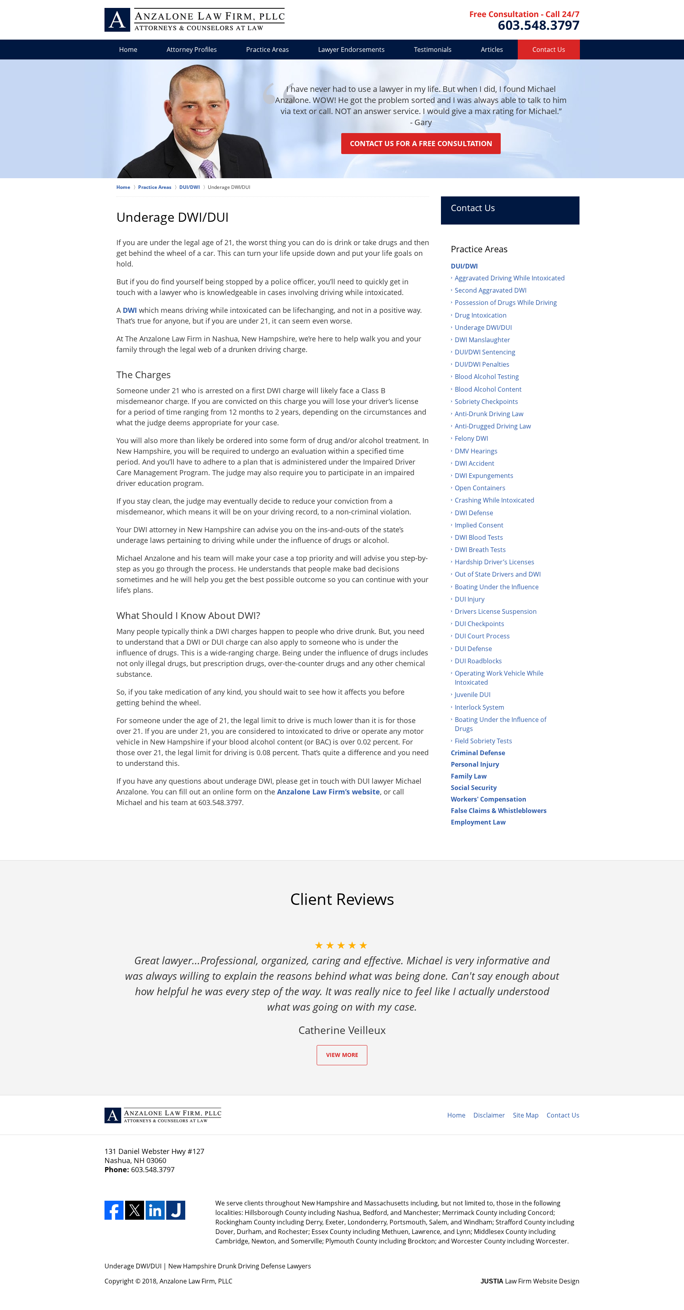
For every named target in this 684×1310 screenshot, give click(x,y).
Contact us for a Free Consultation (421, 143)
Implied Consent (479, 525)
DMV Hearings (476, 451)
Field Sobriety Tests (483, 741)
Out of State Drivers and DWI (498, 574)
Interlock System (479, 707)
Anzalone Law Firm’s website (328, 791)
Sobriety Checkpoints (486, 401)
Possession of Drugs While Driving (506, 302)
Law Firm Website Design (530, 1281)
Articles (492, 49)
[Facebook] (114, 1210)
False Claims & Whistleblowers (499, 810)
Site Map (526, 1115)
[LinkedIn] (155, 1210)
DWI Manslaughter (482, 339)
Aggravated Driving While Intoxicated (510, 278)
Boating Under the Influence (497, 587)
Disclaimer (489, 1115)
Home (128, 49)
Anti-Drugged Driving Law (493, 426)
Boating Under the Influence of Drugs (500, 724)
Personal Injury (475, 764)
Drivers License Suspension (496, 611)
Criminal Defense (478, 752)
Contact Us (548, 49)
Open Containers (480, 488)
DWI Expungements (484, 475)
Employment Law (478, 822)
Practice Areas (267, 49)
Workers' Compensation (488, 799)
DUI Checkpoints (479, 623)
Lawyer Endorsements (351, 49)
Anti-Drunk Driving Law (489, 413)
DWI (130, 310)
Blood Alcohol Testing (487, 376)
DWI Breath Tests (480, 549)
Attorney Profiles (192, 49)
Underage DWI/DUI (483, 327)
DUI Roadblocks (478, 661)
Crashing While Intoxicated (494, 500)
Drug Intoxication (481, 315)
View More (342, 1055)
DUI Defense (473, 648)
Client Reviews (342, 899)
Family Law (469, 776)
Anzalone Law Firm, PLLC (196, 1281)
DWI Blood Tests (479, 537)
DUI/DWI (464, 266)
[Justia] (175, 1210)
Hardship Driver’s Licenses (494, 562)
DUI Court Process (482, 636)
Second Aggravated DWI (490, 290)
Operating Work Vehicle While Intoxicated (499, 678)
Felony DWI (471, 438)
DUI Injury (469, 599)
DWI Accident (474, 463)
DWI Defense (474, 512)
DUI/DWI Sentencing (485, 352)
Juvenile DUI (472, 694)
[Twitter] (134, 1210)
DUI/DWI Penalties (482, 364)
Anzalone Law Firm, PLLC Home (194, 20)
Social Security (474, 787)
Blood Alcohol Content (488, 389)
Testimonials (433, 49)
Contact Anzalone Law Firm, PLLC (525, 20)
